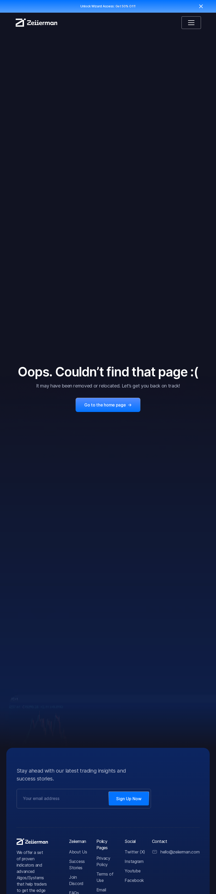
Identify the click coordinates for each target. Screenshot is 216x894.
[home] (36, 22)
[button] (191, 22)
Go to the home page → (107, 404)
